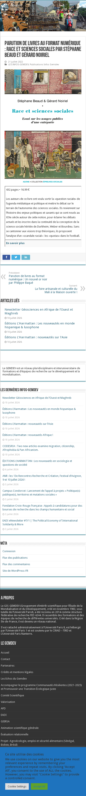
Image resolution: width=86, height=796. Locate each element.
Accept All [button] (39, 786)
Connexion (9, 551)
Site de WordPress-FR (15, 570)
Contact (5, 659)
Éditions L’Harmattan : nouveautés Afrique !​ (28, 435)
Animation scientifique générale (20, 727)
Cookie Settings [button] (17, 786)
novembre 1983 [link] (66, 608)
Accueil (5, 652)
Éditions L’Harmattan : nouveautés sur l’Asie (36, 337)
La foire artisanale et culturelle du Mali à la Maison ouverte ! (56, 289)
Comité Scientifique (12, 695)
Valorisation (8, 701)
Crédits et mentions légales (17, 672)
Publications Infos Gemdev (44, 64)
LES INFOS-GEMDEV (18, 64)
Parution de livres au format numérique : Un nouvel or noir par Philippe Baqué (28, 278)
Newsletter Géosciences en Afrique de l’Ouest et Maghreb (37, 397)
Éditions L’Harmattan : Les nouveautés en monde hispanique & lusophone (40, 325)
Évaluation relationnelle (14, 734)
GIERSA (5, 721)
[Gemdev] (43, 7)
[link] (66, 608)
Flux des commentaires (16, 564)
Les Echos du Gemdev (14, 678)
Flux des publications (15, 557)
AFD (3, 708)
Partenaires (7, 665)
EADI (4, 714)
